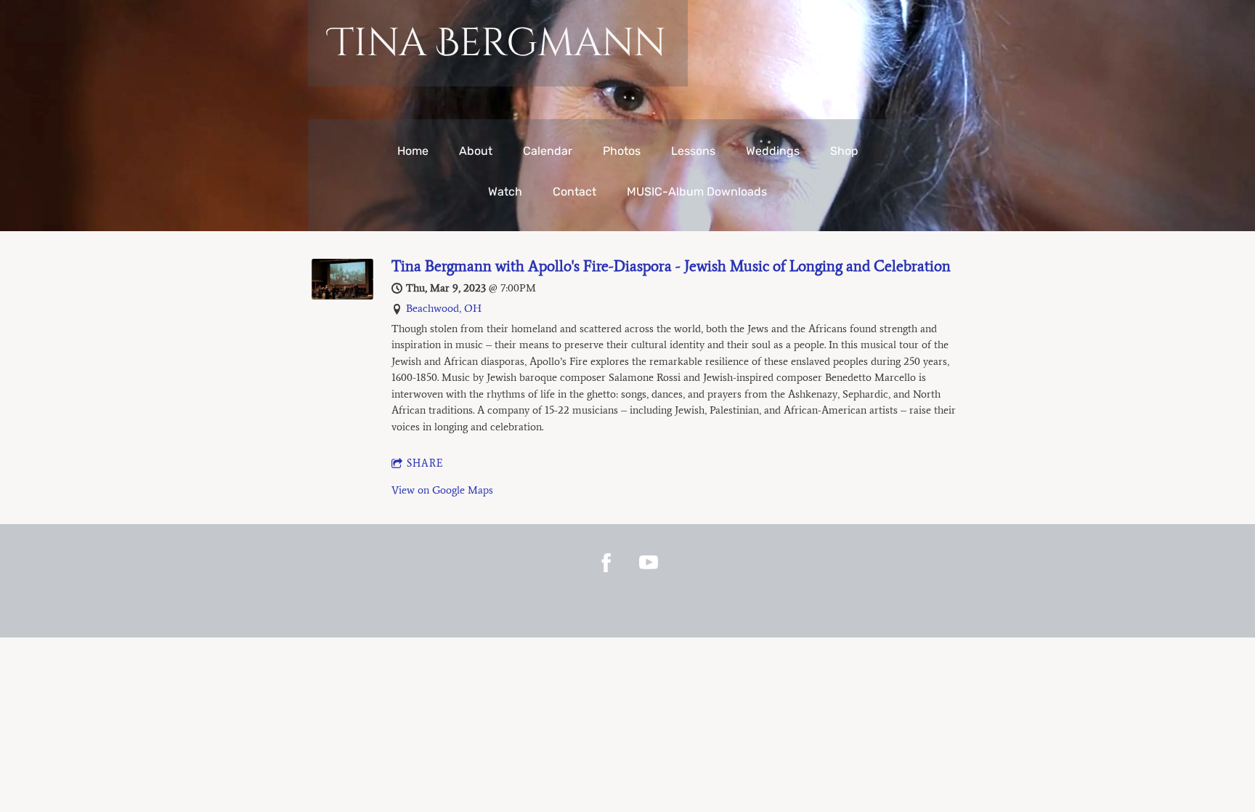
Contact (574, 191)
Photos (622, 151)
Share (425, 463)
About (475, 151)
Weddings (773, 151)
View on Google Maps (442, 490)
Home (413, 151)
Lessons (693, 151)
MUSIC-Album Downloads (697, 191)
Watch (505, 191)
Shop (844, 151)
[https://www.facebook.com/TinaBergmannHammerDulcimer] (606, 562)
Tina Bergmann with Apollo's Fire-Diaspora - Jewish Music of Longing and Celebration (671, 266)
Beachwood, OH (444, 308)
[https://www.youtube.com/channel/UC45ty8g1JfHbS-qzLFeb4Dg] (648, 562)
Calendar (547, 151)
